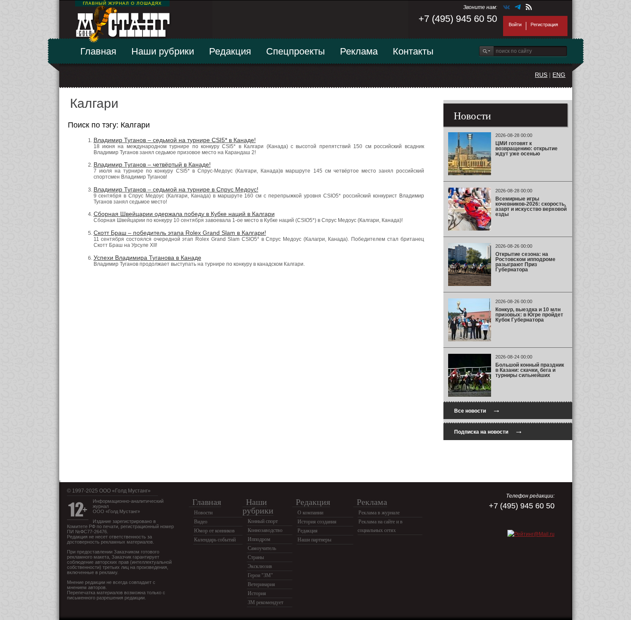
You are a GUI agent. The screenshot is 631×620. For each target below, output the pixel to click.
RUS (541, 74)
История (257, 593)
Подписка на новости (488, 430)
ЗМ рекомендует (265, 602)
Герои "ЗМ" (260, 575)
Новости (203, 513)
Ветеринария (261, 584)
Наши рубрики (162, 51)
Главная (98, 51)
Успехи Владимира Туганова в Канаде (147, 257)
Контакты (413, 51)
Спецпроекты (295, 51)
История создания (317, 522)
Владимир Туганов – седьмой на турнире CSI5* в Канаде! (175, 140)
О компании (310, 513)
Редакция (230, 51)
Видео (200, 522)
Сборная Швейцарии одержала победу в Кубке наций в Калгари (184, 213)
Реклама (359, 51)
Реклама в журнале (379, 513)
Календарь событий (215, 540)
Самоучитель (262, 548)
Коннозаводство (265, 530)
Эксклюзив (260, 566)
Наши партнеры (314, 540)
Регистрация (544, 24)
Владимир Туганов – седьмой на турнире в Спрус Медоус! (176, 189)
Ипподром (259, 539)
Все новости (477, 409)
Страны (256, 557)
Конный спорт (263, 521)
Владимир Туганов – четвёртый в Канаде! (152, 164)
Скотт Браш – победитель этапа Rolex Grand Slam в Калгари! (180, 232)
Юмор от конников (214, 531)
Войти (515, 24)
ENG (558, 74)
